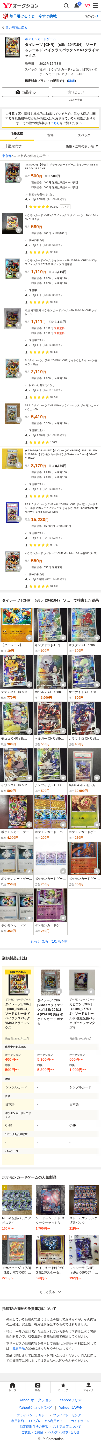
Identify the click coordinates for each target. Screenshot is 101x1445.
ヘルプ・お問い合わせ (64, 1432)
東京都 (6, 155)
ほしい (78, 92)
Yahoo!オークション (35, 1400)
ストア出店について (67, 1426)
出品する (28, 92)
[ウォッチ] (19, 179)
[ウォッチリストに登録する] (27, 991)
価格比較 (17, 135)
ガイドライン (80, 1421)
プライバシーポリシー (32, 1415)
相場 (50, 135)
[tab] (17, 135)
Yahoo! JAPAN (71, 1407)
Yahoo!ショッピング (35, 1407)
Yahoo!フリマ (71, 1400)
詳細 (71, 81)
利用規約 (17, 1421)
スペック (84, 135)
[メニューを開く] (95, 5)
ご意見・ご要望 (32, 1432)
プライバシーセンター (68, 1415)
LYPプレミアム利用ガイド (47, 1421)
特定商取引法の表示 (34, 1426)
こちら (55, 123)
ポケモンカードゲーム (40, 39)
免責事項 (18, 1348)
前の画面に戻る (16, 28)
